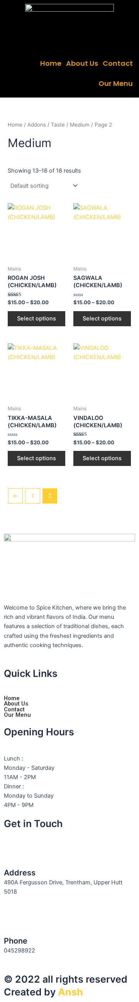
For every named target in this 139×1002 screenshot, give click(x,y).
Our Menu (115, 83)
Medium (80, 125)
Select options (36, 318)
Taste (58, 125)
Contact (118, 63)
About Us (82, 63)
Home (50, 63)
